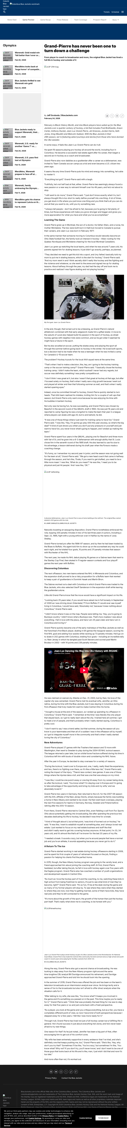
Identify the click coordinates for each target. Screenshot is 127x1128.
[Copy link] (122, 116)
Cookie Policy (63, 1116)
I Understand (103, 1118)
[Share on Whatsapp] (107, 116)
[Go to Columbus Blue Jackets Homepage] (25, 4)
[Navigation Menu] (122, 11)
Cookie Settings (35, 1118)
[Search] (4, 11)
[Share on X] (112, 116)
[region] (63, 1117)
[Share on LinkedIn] (117, 116)
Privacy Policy (48, 1116)
